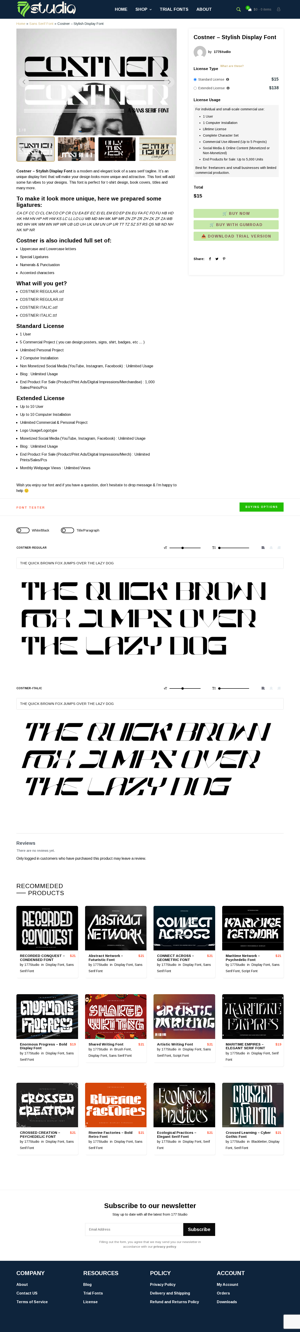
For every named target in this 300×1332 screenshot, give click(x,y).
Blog (87, 1285)
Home (121, 9)
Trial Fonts (174, 9)
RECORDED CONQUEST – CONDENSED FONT (42, 958)
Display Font (55, 965)
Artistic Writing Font (175, 1044)
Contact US (27, 1293)
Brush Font (122, 1049)
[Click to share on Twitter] (216, 259)
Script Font (250, 971)
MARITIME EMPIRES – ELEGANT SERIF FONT (245, 1046)
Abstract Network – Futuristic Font (106, 958)
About (204, 9)
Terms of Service (32, 1302)
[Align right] (279, 548)
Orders (223, 1293)
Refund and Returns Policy (174, 1302)
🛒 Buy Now (236, 214)
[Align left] (263, 548)
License (90, 1302)
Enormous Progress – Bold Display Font (43, 1046)
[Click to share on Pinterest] (224, 259)
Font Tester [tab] (30, 507)
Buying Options (261, 507)
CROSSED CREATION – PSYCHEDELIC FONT (40, 1135)
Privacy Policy (163, 1285)
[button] (80, 131)
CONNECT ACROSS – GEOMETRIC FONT (175, 958)
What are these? (232, 66)
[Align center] (271, 548)
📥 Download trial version (236, 236)
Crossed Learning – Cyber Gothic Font (248, 1135)
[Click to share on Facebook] (210, 259)
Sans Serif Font (41, 24)
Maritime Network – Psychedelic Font (243, 958)
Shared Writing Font (106, 1044)
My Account (227, 1285)
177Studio (31, 965)
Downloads (227, 1302)
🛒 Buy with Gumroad (236, 225)
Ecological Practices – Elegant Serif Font (176, 1135)
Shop (141, 9)
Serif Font (241, 1148)
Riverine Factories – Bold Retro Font (110, 1135)
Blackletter (259, 1141)
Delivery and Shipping (170, 1293)
